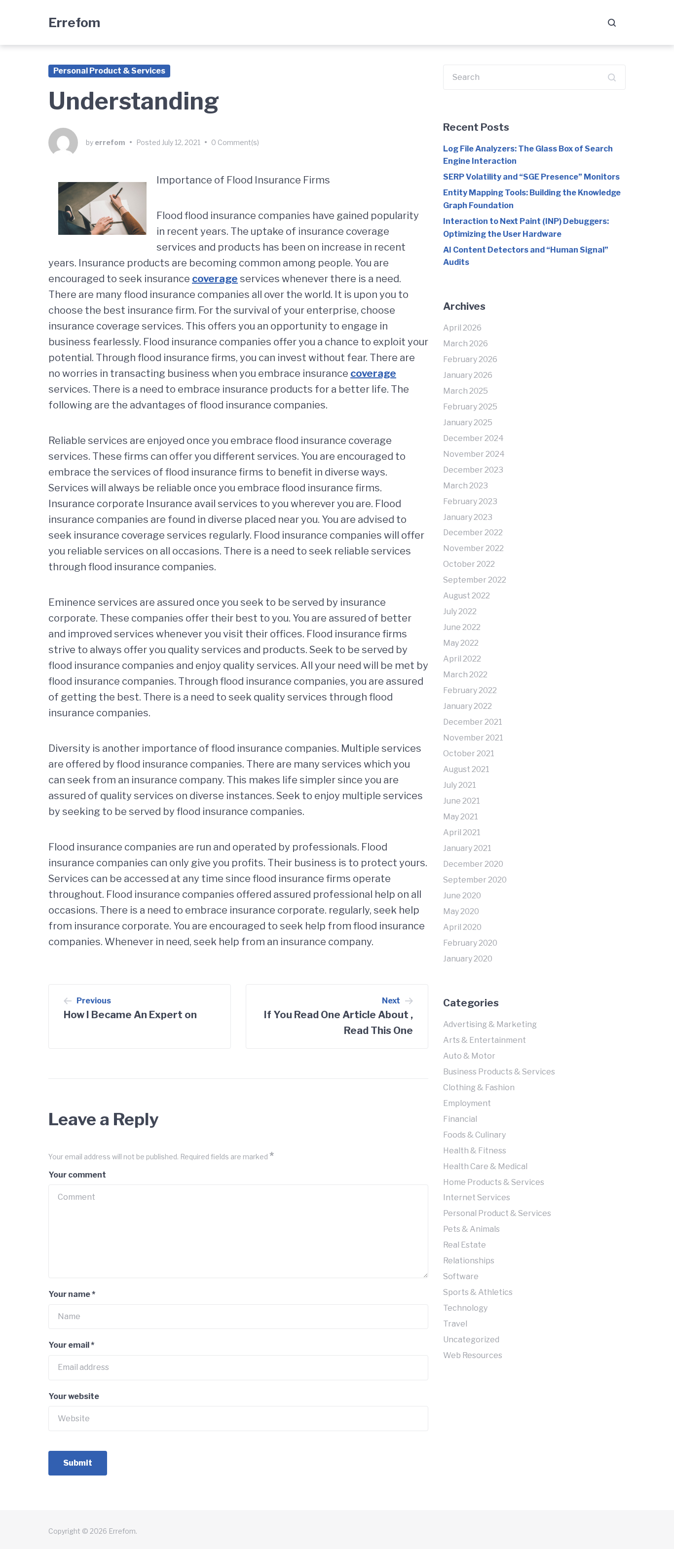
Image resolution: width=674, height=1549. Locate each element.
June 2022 (462, 627)
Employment (467, 1103)
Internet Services (476, 1197)
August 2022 (466, 595)
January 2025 (467, 422)
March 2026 (465, 343)
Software (461, 1276)
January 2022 (467, 706)
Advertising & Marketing (490, 1024)
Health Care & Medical (485, 1166)
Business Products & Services (499, 1071)
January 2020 (467, 958)
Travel (455, 1323)
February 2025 (470, 406)
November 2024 (474, 454)
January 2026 (467, 375)
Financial (460, 1119)
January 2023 (467, 517)
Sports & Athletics (478, 1292)
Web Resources (472, 1355)
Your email (71, 1345)
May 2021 (460, 816)
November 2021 (473, 737)
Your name (71, 1294)
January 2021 (467, 848)
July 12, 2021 (181, 142)
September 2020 (475, 880)
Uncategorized (471, 1339)
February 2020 (470, 943)
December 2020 (473, 864)
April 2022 (462, 659)
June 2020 (462, 895)
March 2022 (465, 674)
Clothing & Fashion (479, 1087)
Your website (73, 1396)
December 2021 (472, 722)
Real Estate (464, 1245)
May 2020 (461, 911)
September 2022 (474, 580)
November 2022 (473, 548)
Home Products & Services (493, 1182)
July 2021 (459, 785)
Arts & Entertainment (484, 1040)
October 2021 (468, 753)
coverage (215, 279)
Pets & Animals (471, 1229)
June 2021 (461, 801)
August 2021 (466, 769)
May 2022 (461, 643)
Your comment (77, 1175)
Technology (465, 1308)
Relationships (468, 1260)
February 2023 (470, 501)
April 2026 (462, 327)
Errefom (74, 22)
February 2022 (470, 690)
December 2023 (473, 470)
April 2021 (462, 832)
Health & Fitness (474, 1150)
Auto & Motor (469, 1056)
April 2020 (462, 927)
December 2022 (473, 532)
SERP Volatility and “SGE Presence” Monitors (531, 177)
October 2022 (469, 564)
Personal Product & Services (109, 70)
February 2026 (470, 359)
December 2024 (473, 438)
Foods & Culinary (474, 1135)
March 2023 (465, 485)
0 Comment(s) (235, 142)
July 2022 (460, 611)
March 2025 (465, 391)
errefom (110, 142)
